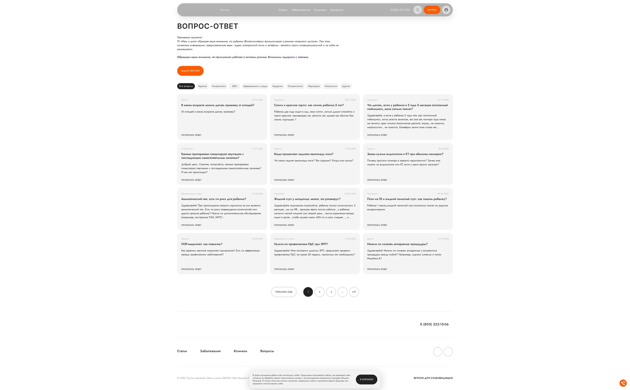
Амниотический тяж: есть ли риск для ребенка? (213, 199)
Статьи (283, 10)
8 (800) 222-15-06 (400, 10)
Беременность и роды (255, 86)
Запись (432, 9)
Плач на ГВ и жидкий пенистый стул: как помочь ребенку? (407, 199)
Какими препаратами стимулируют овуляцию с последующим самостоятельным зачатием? (212, 156)
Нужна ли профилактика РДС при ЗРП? (301, 244)
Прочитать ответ (191, 135)
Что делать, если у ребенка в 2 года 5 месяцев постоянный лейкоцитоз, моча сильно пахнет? (407, 107)
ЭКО (234, 86)
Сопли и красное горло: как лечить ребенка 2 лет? (309, 105)
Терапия (202, 86)
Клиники (320, 10)
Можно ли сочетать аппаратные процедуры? (397, 244)
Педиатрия (314, 86)
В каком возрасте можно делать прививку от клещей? (217, 105)
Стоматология (295, 86)
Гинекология (219, 86)
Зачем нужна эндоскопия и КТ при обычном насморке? (405, 154)
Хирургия (278, 86)
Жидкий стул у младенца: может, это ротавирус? (307, 199)
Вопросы (337, 10)
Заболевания (301, 10)
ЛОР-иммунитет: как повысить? (201, 244)
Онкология (331, 86)
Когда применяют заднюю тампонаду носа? (304, 154)
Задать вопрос (190, 70)
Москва (224, 9)
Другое (346, 86)
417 (354, 291)
